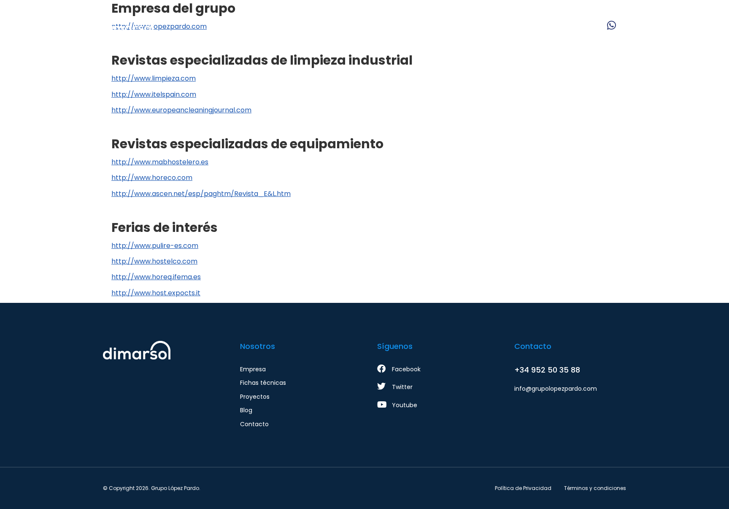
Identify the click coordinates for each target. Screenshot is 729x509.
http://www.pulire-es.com (154, 245)
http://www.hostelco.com (154, 261)
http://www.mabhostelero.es (159, 162)
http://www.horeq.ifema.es (156, 277)
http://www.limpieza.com (153, 78)
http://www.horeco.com (151, 177)
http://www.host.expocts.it (155, 293)
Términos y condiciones (595, 488)
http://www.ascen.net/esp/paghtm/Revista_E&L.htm (201, 194)
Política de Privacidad (523, 488)
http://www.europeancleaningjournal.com (181, 110)
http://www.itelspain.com (153, 94)
